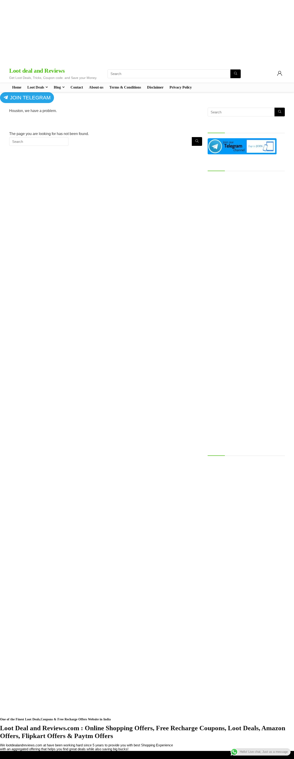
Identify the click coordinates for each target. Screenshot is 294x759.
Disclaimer (155, 87)
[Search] (235, 73)
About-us (96, 87)
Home (16, 87)
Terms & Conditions (125, 87)
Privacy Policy (181, 87)
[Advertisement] (147, 32)
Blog (57, 87)
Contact (77, 87)
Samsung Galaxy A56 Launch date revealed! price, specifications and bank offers (246, 465)
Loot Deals (35, 87)
